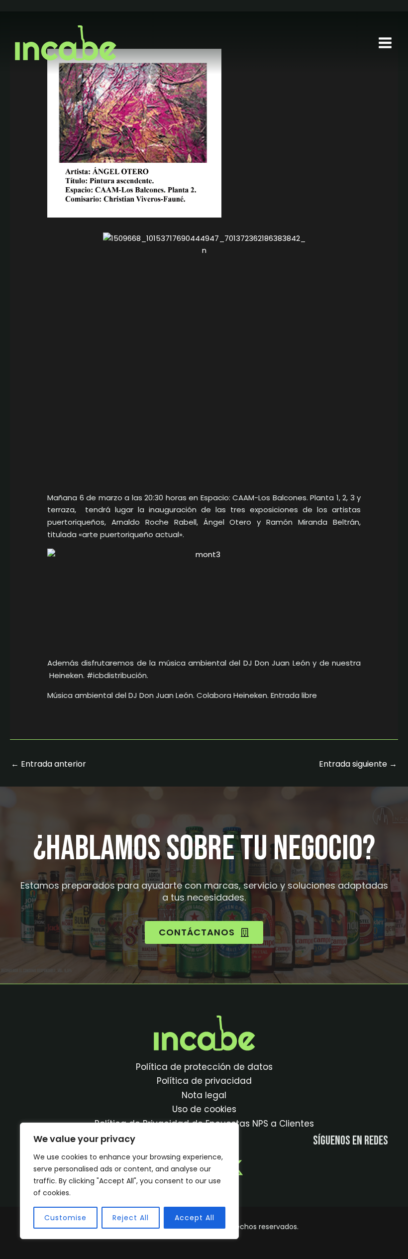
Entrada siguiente (358, 764)
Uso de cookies (204, 1109)
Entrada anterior (48, 764)
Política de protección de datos (204, 1067)
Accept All (194, 1218)
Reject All (130, 1218)
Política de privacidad (204, 1081)
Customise (65, 1218)
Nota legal (204, 1095)
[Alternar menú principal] (385, 42)
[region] (129, 1181)
